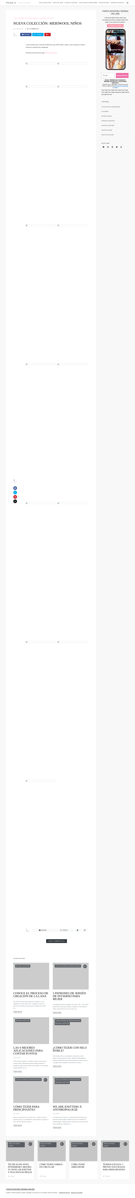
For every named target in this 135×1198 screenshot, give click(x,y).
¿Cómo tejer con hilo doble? (70, 1049)
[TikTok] (121, 147)
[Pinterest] (112, 147)
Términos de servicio (64, 1192)
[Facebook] (103, 147)
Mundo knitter (104, 2)
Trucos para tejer (45, 2)
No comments (33, 29)
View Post (17, 1012)
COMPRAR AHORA (115, 25)
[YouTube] (117, 147)
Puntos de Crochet (71, 2)
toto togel (104, 94)
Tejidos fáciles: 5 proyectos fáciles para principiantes (114, 1167)
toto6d (123, 92)
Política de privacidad (76, 1192)
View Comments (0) (56, 941)
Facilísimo (105, 111)
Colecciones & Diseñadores (88, 2)
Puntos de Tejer (58, 2)
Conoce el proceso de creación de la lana (30, 995)
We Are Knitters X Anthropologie (67, 1108)
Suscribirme (122, 75)
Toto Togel (104, 90)
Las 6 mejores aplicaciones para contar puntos (28, 1050)
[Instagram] (108, 147)
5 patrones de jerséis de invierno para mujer (69, 996)
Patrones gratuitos (117, 2)
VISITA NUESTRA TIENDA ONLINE (20, 1189)
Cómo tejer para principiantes (26, 1108)
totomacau (118, 92)
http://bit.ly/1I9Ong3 (51, 53)
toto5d (127, 92)
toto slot (109, 94)
